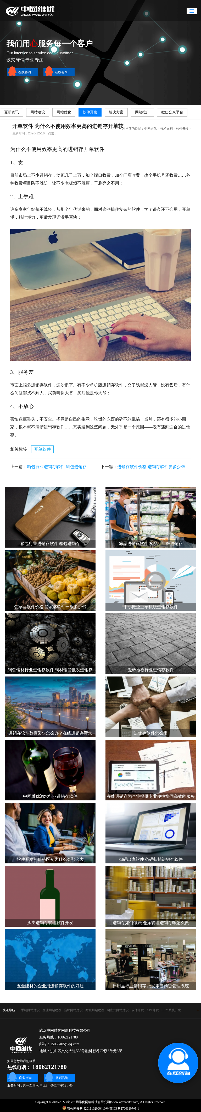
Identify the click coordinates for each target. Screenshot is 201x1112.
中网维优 (150, 128)
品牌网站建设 (73, 1010)
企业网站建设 (51, 1010)
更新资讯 (11, 112)
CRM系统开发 (171, 1010)
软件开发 (90, 112)
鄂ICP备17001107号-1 (124, 1108)
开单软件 (42, 449)
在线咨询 (24, 72)
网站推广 (142, 112)
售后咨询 (62, 1078)
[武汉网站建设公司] (35, 20)
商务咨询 (25, 1078)
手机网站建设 (30, 1010)
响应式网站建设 (118, 1010)
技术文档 (166, 128)
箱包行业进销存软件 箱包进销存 (57, 466)
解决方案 (116, 112)
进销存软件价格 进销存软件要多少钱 (151, 466)
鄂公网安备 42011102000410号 (87, 1108)
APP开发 (153, 1010)
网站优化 (64, 112)
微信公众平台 (172, 112)
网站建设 (37, 112)
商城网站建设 (94, 1010)
